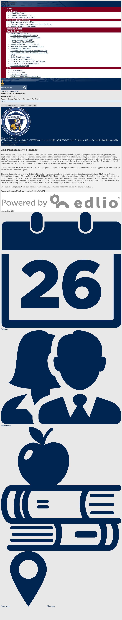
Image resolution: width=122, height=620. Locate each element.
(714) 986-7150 (47, 140)
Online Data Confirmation (20, 57)
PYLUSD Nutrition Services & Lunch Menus (27, 61)
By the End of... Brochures (20, 48)
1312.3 (48, 187)
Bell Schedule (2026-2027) (20, 33)
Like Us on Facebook (18, 75)
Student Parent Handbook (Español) (24, 36)
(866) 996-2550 (11, 142)
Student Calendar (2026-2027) (21, 40)
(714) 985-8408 (42, 176)
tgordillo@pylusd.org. (35, 178)
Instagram (2, 84)
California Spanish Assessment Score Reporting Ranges (31, 24)
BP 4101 (41, 191)
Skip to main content (8, 2)
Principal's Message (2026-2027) (22, 17)
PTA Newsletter (16, 70)
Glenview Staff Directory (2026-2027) (24, 44)
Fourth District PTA (17, 72)
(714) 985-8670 (20, 178)
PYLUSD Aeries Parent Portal (21, 59)
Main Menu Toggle (8, 4)
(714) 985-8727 (41, 180)
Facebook (2, 81)
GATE (12, 55)
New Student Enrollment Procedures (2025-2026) (29, 53)
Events (3, 101)
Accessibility (22, 142)
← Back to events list (11, 105)
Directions (51, 606)
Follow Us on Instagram (19, 66)
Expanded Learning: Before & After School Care (28, 51)
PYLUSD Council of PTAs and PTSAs (25, 77)
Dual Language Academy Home (22, 22)
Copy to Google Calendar (10, 99)
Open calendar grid (28, 105)
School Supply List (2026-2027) (22, 42)
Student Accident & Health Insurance (24, 63)
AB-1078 (19, 168)
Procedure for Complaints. (11, 187)
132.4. (90, 187)
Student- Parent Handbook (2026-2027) (25, 38)
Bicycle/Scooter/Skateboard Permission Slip (26, 46)
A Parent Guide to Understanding (23, 26)
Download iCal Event (31, 99)
